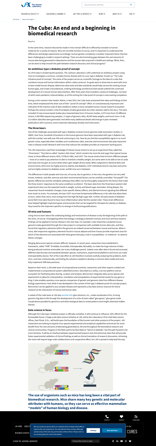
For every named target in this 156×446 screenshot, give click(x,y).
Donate (121, 420)
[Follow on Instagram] (125, 441)
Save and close (112, 430)
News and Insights (28, 19)
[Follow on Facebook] (113, 441)
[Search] (131, 5)
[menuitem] (30, 14)
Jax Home (18, 426)
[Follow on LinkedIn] (117, 441)
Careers (27, 426)
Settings (93, 430)
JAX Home (16, 19)
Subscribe (136, 420)
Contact (107, 420)
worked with (67, 295)
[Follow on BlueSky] (130, 441)
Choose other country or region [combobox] (83, 441)
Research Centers (22, 433)
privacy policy (41, 434)
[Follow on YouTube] (121, 441)
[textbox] (108, 4)
